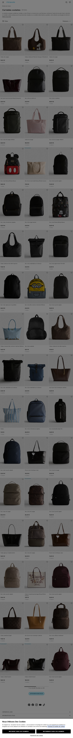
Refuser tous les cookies (19, 731)
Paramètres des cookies (36, 735)
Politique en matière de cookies (56, 726)
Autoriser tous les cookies (53, 731)
